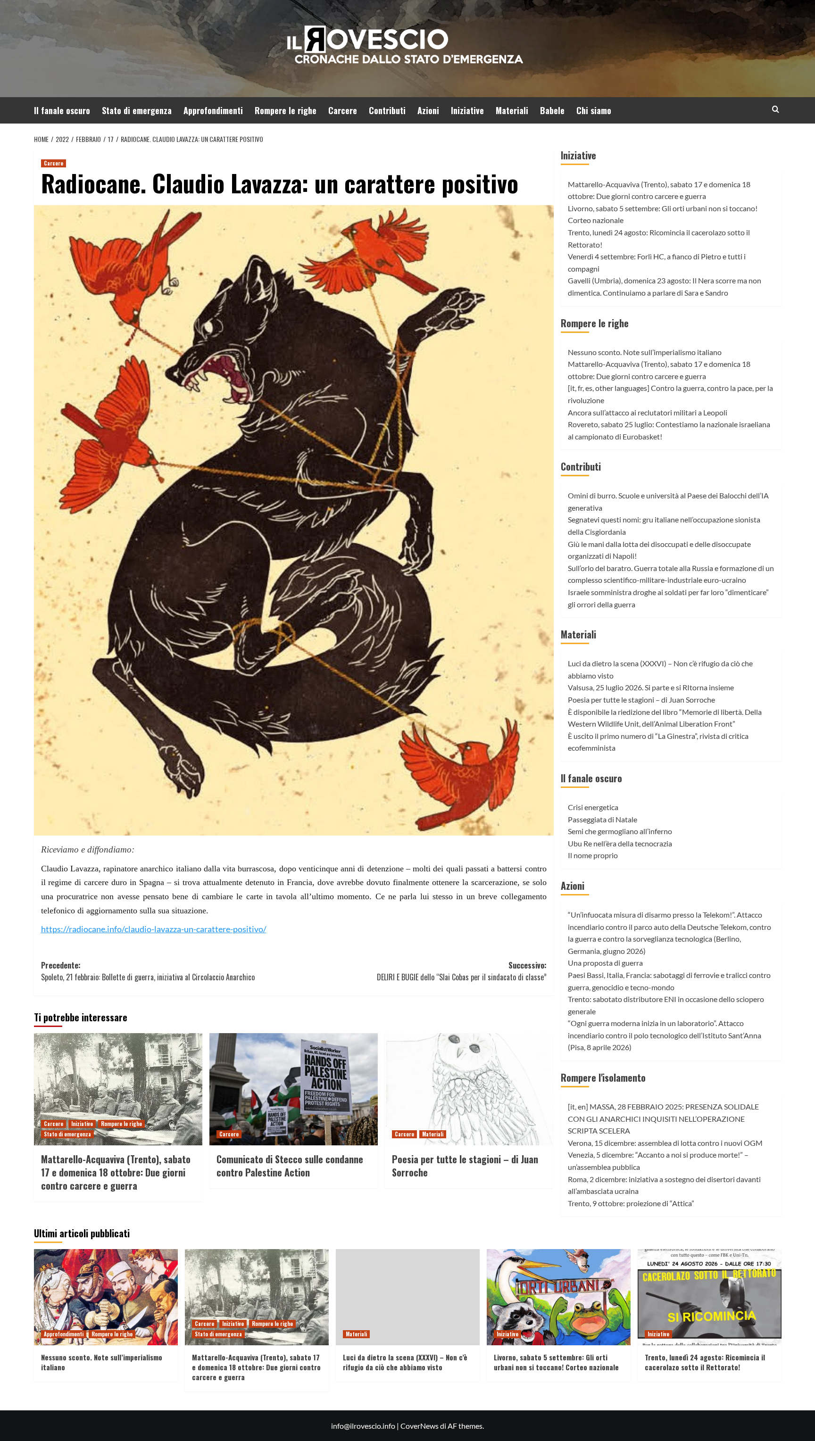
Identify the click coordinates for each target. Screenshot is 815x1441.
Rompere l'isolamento (603, 1077)
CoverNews (419, 1425)
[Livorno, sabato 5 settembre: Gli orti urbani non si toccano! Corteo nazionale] (559, 1297)
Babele (552, 110)
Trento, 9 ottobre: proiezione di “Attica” (631, 1203)
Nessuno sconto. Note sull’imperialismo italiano (645, 352)
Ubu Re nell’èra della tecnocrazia (620, 843)
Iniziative (467, 110)
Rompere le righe (285, 110)
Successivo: (462, 971)
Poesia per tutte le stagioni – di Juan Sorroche (465, 1165)
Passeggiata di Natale (602, 819)
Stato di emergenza (137, 110)
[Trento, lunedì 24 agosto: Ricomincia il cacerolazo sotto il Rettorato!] (710, 1297)
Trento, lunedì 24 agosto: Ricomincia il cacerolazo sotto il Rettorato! (705, 1362)
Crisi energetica (593, 807)
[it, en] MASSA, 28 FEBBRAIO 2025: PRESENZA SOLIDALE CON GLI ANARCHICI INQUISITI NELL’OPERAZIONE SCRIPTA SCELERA (663, 1118)
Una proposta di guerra (605, 962)
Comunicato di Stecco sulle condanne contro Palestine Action (289, 1165)
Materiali (512, 110)
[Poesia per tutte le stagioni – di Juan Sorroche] (469, 1089)
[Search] (776, 109)
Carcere (342, 110)
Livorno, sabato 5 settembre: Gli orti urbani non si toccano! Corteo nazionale (556, 1362)
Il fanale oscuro (62, 110)
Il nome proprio (593, 855)
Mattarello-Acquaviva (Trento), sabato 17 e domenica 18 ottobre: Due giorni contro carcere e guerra (116, 1172)
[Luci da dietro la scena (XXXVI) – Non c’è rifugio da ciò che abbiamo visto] (408, 1297)
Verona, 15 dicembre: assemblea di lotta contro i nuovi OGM (665, 1142)
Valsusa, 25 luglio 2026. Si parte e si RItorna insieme (651, 687)
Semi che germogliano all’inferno (620, 831)
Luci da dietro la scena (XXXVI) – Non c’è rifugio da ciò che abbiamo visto (405, 1362)
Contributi (387, 110)
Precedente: (148, 971)
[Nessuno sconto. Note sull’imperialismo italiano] (106, 1297)
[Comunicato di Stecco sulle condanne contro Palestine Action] (293, 1089)
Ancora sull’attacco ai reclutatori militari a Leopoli (647, 412)
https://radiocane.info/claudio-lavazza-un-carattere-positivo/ (153, 929)
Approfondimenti (213, 110)
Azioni (428, 110)
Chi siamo (593, 110)
